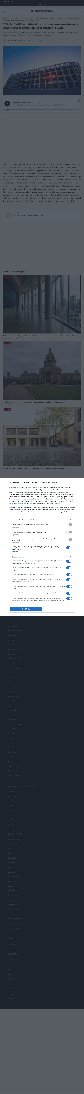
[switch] (69, 524)
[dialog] (42, 547)
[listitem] (42, 520)
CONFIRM (26, 609)
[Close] (80, 482)
